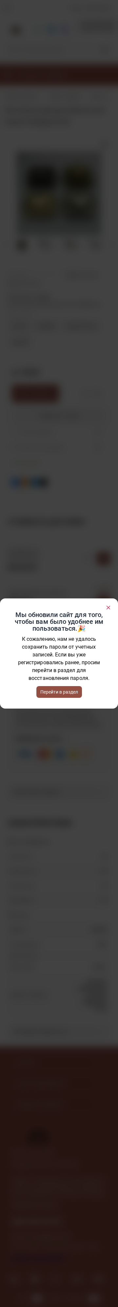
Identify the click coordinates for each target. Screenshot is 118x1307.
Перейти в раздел (59, 692)
